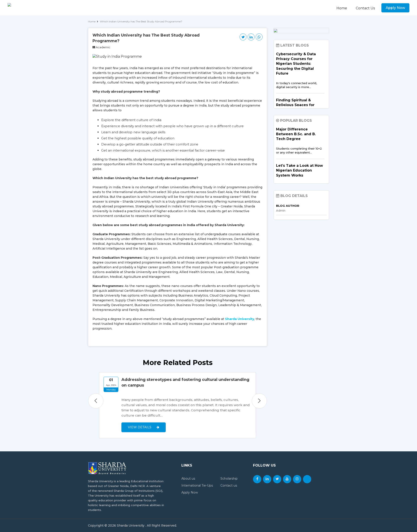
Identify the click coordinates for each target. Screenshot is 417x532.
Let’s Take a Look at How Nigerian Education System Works (299, 170)
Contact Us (365, 8)
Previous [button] (95, 401)
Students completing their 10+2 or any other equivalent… (299, 150)
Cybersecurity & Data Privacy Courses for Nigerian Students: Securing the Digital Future (296, 64)
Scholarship (229, 478)
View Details (140, 427)
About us (188, 478)
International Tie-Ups (197, 485)
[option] (177, 405)
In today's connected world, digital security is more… (296, 85)
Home (341, 8)
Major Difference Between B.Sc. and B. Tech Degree (296, 134)
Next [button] (259, 401)
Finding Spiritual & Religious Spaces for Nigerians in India (295, 105)
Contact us (228, 485)
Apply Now (395, 8)
